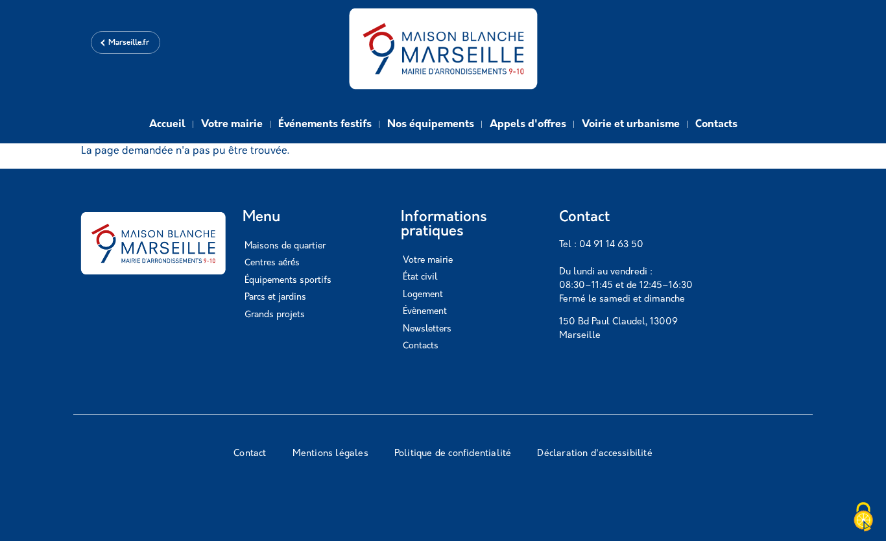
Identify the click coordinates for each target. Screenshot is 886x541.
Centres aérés (272, 263)
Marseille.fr (128, 43)
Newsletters (427, 329)
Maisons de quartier (285, 246)
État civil (420, 277)
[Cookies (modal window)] (863, 518)
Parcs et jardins (275, 297)
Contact (249, 454)
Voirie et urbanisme (631, 124)
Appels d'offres (528, 124)
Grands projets (275, 315)
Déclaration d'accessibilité (594, 454)
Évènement (425, 311)
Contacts (716, 124)
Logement (423, 295)
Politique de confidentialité (453, 454)
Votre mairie (232, 124)
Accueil (167, 124)
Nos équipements (430, 124)
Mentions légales (330, 454)
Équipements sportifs (288, 280)
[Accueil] (443, 50)
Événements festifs (325, 124)
